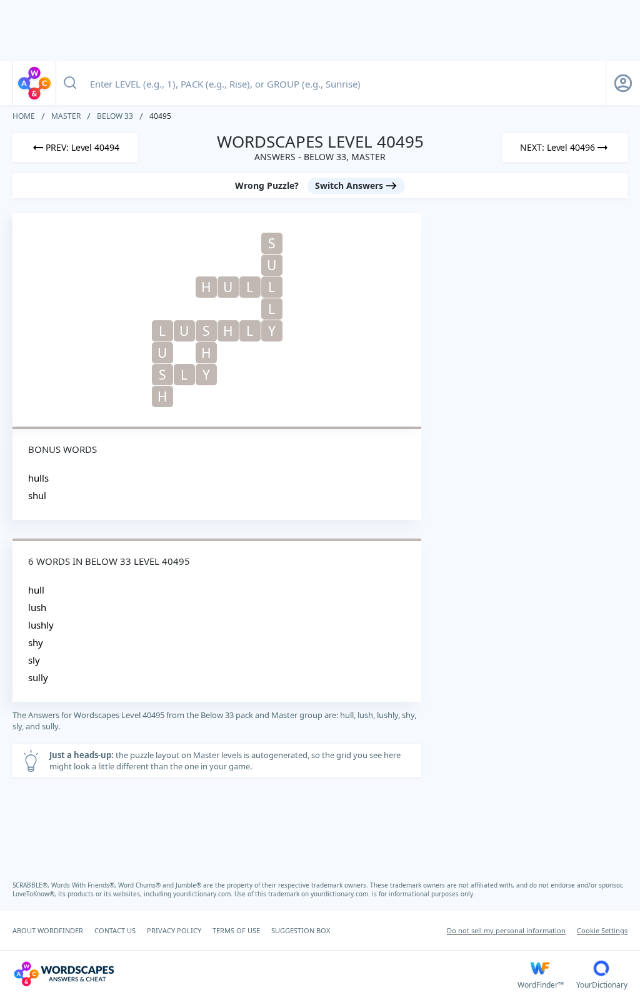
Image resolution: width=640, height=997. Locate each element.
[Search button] (70, 83)
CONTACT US (115, 930)
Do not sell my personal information (506, 930)
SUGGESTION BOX (300, 930)
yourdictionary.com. (203, 893)
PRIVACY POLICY (174, 930)
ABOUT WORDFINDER (47, 930)
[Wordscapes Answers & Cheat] (34, 83)
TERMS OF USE (236, 930)
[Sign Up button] (623, 83)
